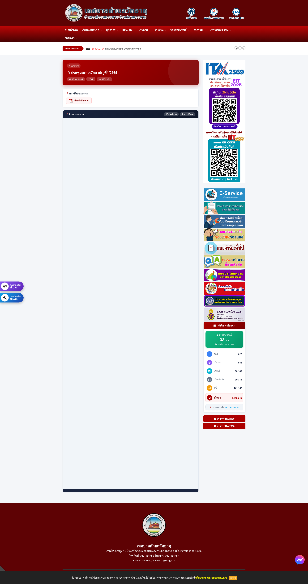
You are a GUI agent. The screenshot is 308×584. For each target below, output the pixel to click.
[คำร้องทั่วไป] (224, 247)
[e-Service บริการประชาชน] (224, 194)
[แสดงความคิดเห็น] (224, 288)
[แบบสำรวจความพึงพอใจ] (224, 274)
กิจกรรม (198, 30)
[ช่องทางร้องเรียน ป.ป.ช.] (224, 314)
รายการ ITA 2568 (225, 426)
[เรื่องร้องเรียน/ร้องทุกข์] (224, 234)
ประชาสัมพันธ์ (178, 30)
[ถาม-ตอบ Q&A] (224, 261)
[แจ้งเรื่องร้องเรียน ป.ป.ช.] (224, 220)
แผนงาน (127, 30)
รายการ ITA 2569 (225, 418)
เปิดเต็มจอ (172, 114)
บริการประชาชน (219, 30)
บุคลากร (111, 30)
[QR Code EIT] (224, 102)
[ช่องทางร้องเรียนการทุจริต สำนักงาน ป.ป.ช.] (224, 300)
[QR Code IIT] (224, 155)
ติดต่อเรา (69, 38)
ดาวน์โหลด (188, 114)
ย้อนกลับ (75, 65)
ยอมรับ (233, 577)
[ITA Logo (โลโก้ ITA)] (224, 67)
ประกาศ (143, 30)
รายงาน (159, 30)
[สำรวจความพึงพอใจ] (224, 207)
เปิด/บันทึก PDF (81, 100)
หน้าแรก (72, 30)
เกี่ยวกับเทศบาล (90, 30)
